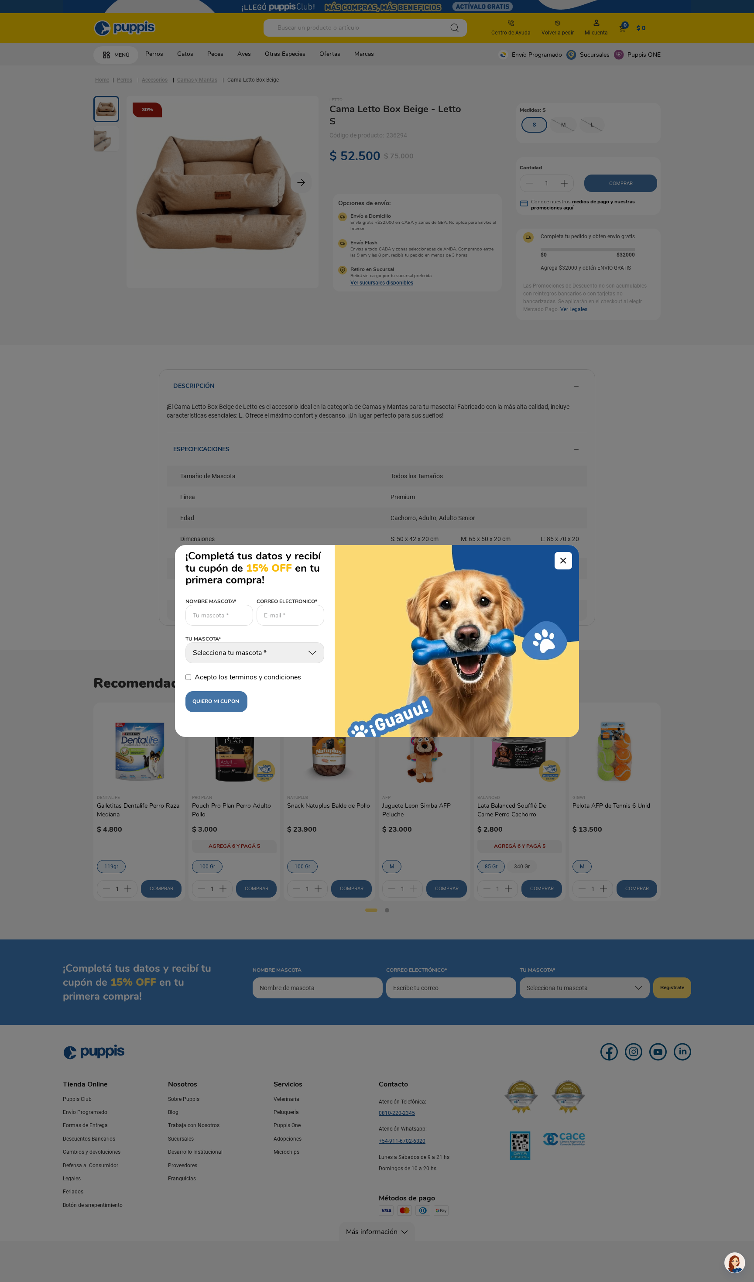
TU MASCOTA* (203, 639)
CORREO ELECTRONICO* (287, 601)
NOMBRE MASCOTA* (210, 601)
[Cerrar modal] (563, 560)
